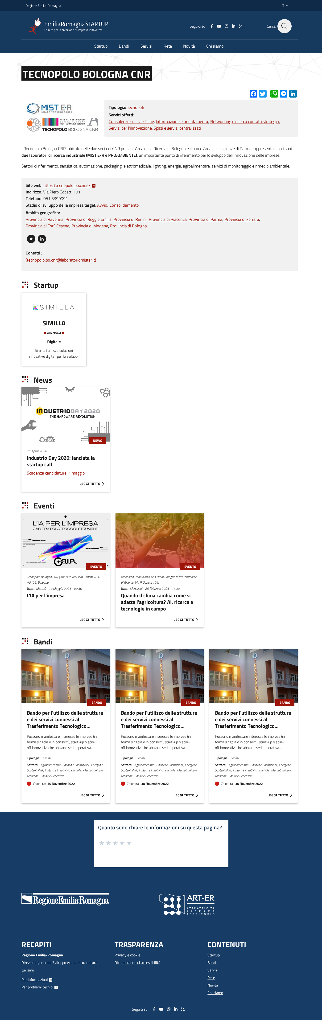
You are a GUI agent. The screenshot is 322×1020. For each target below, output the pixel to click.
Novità (212, 985)
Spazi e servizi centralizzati (177, 128)
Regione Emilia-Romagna (43, 5)
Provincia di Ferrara (241, 219)
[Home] (70, 26)
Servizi (212, 970)
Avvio (102, 205)
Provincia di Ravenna (44, 219)
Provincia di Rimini (130, 219)
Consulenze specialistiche (131, 121)
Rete (211, 977)
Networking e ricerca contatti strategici (244, 121)
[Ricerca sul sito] (284, 26)
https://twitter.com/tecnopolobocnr (31, 238)
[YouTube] (219, 26)
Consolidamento (124, 205)
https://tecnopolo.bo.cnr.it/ (66, 185)
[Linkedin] (233, 26)
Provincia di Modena (89, 226)
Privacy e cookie (127, 955)
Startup (213, 955)
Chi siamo (215, 992)
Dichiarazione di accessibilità (137, 962)
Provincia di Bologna (128, 226)
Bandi (212, 962)
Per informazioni (34, 979)
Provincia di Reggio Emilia (88, 219)
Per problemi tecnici (37, 987)
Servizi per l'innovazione (130, 128)
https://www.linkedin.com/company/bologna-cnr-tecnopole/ (42, 238)
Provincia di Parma (205, 219)
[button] (285, 5)
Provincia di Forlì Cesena (47, 226)
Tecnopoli (135, 107)
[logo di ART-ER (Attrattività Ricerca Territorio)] (186, 904)
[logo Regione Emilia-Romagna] (65, 898)
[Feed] (240, 26)
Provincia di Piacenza (168, 219)
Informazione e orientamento (182, 121)
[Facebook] (212, 26)
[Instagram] (226, 26)
